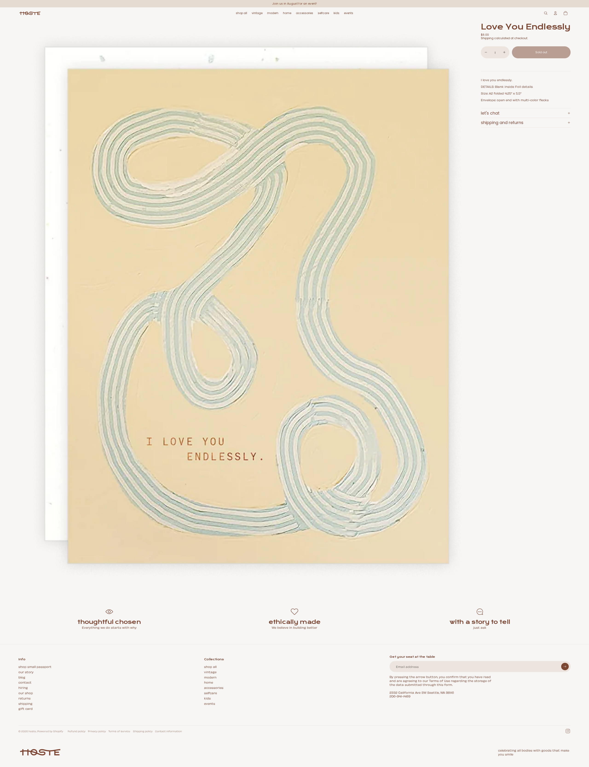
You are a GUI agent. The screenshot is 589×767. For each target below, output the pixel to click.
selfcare (210, 692)
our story (26, 672)
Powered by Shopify (50, 731)
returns (24, 698)
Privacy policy (97, 731)
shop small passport (35, 666)
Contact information (168, 731)
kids (207, 698)
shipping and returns (502, 122)
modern (210, 677)
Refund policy (76, 731)
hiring (23, 687)
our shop (25, 692)
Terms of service (119, 731)
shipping (25, 703)
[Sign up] (565, 666)
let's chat (490, 113)
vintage (210, 672)
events (209, 703)
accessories (213, 687)
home (208, 682)
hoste (32, 731)
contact (25, 682)
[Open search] (546, 13)
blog (21, 677)
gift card (25, 708)
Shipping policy (143, 731)
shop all (210, 666)
